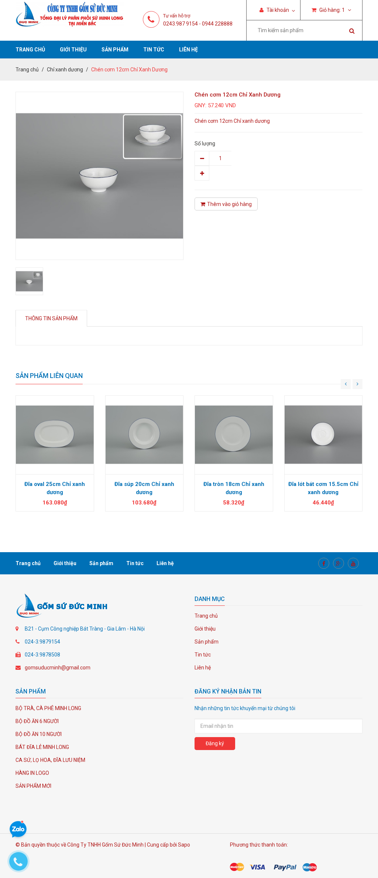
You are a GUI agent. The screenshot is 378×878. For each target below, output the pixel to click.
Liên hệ (188, 50)
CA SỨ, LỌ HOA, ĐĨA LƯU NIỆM (50, 760)
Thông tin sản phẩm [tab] (51, 318)
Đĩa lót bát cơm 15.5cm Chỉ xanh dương (323, 488)
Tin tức (153, 50)
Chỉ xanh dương (65, 69)
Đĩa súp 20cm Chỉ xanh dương (144, 488)
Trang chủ (30, 50)
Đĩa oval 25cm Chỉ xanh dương (54, 488)
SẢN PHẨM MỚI (33, 786)
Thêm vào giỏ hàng (229, 204)
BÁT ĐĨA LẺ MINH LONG (42, 747)
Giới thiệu (73, 50)
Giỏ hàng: (331, 10)
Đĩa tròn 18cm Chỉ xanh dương (233, 488)
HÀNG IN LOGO (32, 773)
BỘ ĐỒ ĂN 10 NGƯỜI (39, 734)
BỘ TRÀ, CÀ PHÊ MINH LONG (48, 708)
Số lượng (205, 143)
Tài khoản (277, 10)
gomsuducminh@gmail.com (57, 668)
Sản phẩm (115, 50)
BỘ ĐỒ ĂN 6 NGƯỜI (37, 721)
